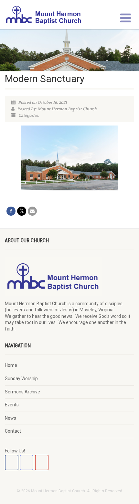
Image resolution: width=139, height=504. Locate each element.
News (10, 418)
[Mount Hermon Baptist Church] (46, 14)
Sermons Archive (22, 391)
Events (12, 404)
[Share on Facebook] (11, 211)
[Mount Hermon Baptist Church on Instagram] (26, 462)
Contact (13, 431)
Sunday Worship (21, 378)
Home (11, 365)
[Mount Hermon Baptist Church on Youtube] (41, 462)
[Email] (32, 211)
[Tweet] (21, 211)
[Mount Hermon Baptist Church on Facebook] (11, 462)
